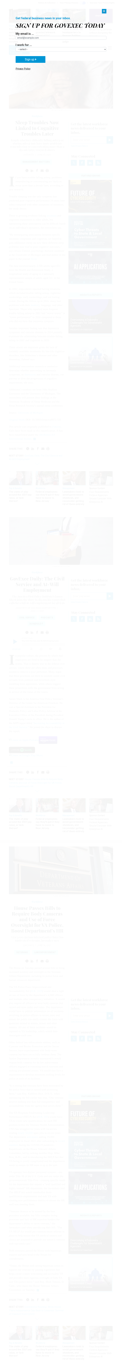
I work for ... (24, 45)
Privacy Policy (23, 68)
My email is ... (25, 33)
